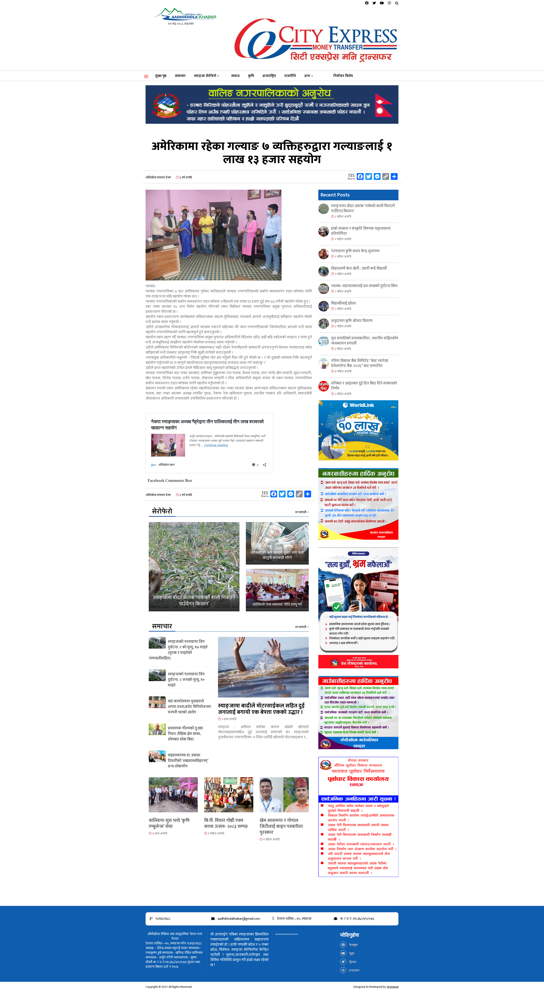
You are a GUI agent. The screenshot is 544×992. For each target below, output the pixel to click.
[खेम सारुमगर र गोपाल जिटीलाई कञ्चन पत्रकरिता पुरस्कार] (284, 797)
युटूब (351, 953)
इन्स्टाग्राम (353, 970)
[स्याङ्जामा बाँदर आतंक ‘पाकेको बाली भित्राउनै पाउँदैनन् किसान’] (194, 566)
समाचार (180, 76)
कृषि (251, 76)
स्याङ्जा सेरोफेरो (205, 76)
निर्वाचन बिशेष (343, 76)
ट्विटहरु (352, 961)
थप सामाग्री (301, 512)
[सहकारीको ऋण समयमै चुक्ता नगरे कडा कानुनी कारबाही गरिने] (277, 543)
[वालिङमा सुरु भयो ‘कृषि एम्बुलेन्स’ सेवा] (173, 797)
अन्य (307, 76)
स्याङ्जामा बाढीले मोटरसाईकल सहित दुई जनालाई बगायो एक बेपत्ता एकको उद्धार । (261, 709)
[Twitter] (374, 3)
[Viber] (389, 3)
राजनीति (290, 76)
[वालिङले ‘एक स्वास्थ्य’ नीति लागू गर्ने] (277, 590)
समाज (235, 76)
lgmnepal (392, 986)
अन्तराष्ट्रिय (269, 76)
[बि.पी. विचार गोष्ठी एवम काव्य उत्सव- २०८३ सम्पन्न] (228, 797)
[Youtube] (382, 3)
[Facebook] (366, 3)
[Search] (396, 3)
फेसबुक (353, 944)
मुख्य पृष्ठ (160, 76)
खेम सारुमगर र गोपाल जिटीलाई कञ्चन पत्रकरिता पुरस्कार (281, 826)
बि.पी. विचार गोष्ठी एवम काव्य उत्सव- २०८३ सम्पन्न (226, 823)
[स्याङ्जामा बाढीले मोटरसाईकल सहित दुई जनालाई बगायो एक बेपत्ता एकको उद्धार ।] (263, 669)
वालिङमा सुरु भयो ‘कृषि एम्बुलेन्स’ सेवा (169, 823)
